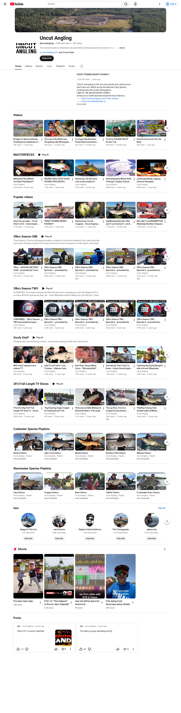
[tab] (18, 66)
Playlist (29, 456)
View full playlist (19, 459)
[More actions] (42, 140)
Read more (82, 104)
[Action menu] (70, 649)
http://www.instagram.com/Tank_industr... (100, 98)
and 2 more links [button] (66, 52)
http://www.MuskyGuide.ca (94, 101)
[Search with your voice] (135, 4)
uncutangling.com (50, 52)
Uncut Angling (18, 185)
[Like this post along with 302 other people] (81, 649)
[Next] (167, 128)
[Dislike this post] (26, 649)
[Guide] (5, 4)
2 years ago (39, 626)
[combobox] (84, 4)
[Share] (56, 649)
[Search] (125, 4)
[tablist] (90, 66)
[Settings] (159, 4)
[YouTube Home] (16, 4)
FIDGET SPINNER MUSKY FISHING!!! (93, 74)
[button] (82, 104)
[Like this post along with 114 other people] (18, 649)
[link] (44, 638)
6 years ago (102, 626)
